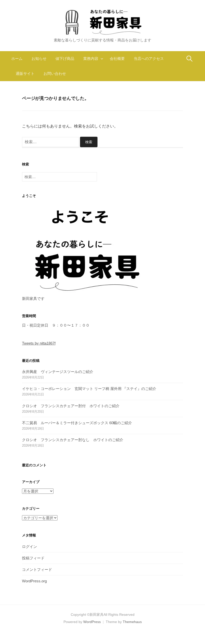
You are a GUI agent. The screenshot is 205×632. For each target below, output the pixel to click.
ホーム (16, 58)
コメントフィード (37, 569)
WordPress (92, 622)
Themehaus (132, 622)
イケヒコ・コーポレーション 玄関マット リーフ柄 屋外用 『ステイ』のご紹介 (89, 388)
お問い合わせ (55, 73)
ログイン (29, 546)
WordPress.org (34, 581)
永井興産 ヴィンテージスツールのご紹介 (57, 372)
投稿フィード (33, 558)
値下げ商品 (65, 58)
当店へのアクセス (149, 58)
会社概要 (117, 58)
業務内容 (90, 58)
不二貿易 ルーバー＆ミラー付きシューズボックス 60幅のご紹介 (77, 423)
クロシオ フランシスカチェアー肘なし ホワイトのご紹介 (72, 440)
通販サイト (25, 73)
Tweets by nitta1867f (39, 343)
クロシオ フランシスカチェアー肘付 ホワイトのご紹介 (71, 406)
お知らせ (39, 58)
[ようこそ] (84, 248)
